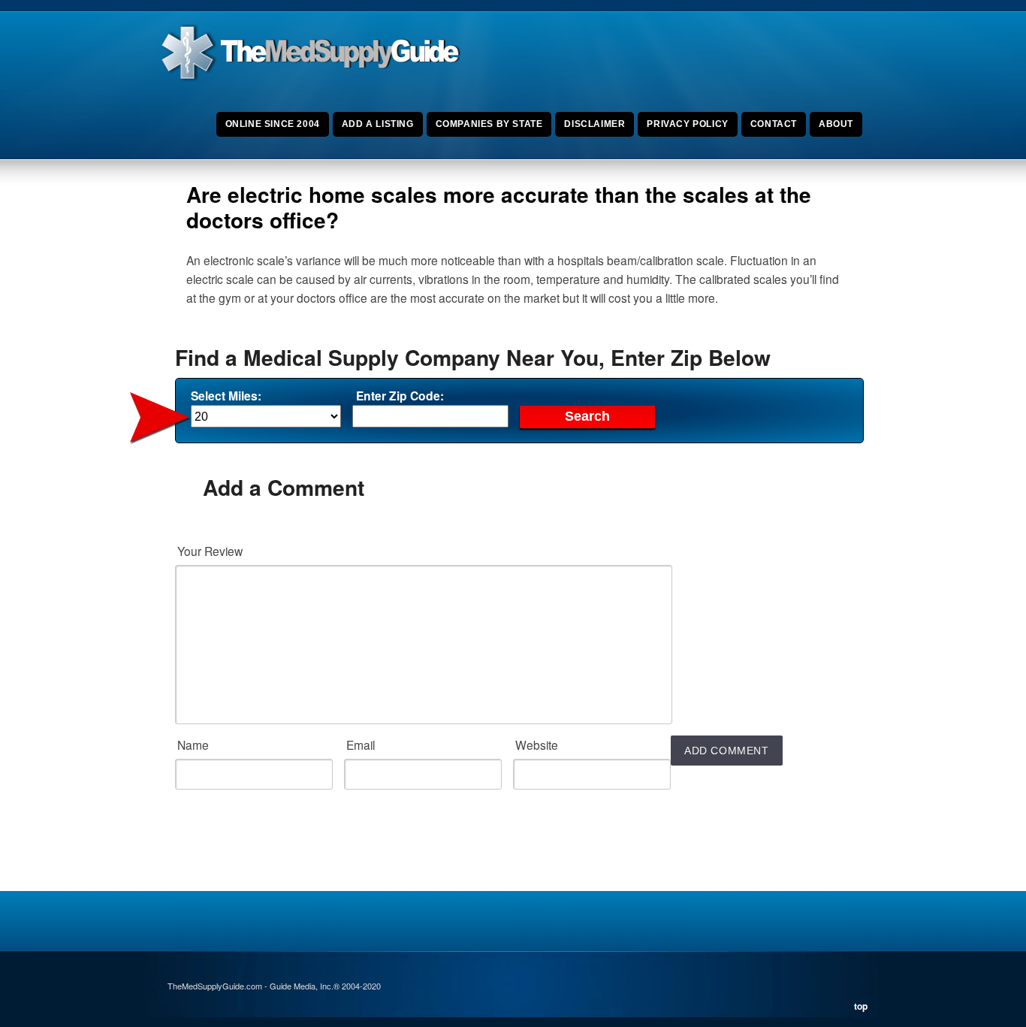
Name (193, 744)
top (861, 1006)
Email (360, 744)
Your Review (210, 550)
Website (536, 744)
